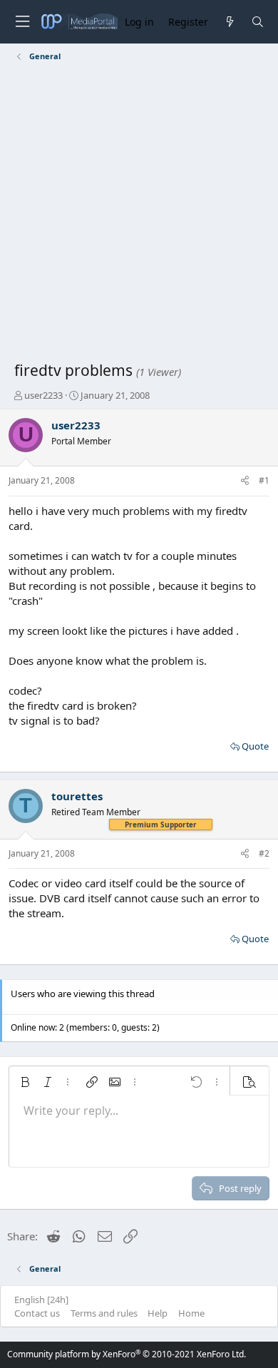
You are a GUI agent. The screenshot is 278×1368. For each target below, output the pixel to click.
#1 (264, 480)
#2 (264, 853)
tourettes (77, 796)
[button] (25, 1082)
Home (191, 1313)
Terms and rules (104, 1313)
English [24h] (41, 1299)
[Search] (258, 22)
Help (158, 1313)
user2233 (43, 395)
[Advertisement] (139, 214)
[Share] (245, 481)
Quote (255, 746)
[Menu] (22, 22)
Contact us (37, 1313)
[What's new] (229, 22)
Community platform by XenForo (126, 1354)
